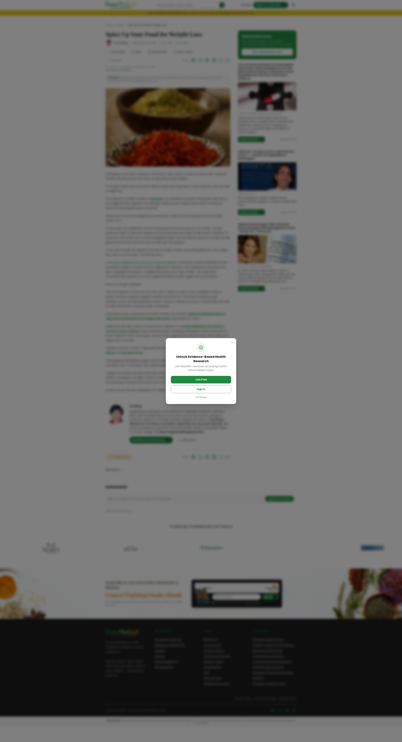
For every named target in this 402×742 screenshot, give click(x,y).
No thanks (201, 397)
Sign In (201, 389)
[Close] (232, 342)
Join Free (201, 379)
